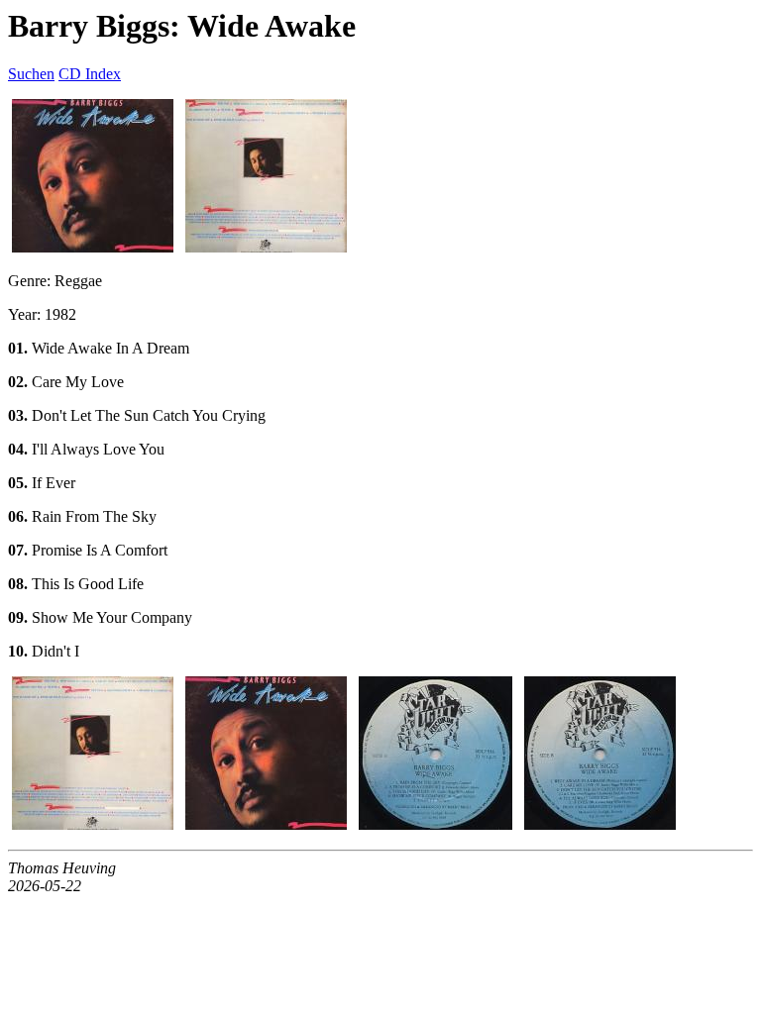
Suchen (31, 73)
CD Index (89, 73)
